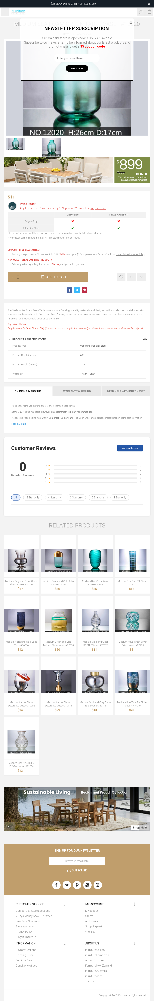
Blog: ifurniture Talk (27, 936)
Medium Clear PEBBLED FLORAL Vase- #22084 (21, 765)
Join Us (89, 981)
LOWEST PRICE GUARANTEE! (23, 250)
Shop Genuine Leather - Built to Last (73, 3)
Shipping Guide (24, 955)
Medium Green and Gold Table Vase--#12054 (58, 583)
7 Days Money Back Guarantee (34, 915)
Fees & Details (18, 424)
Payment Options (26, 949)
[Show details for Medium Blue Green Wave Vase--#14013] (95, 560)
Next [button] (144, 826)
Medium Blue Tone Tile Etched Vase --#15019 (132, 704)
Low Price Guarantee (28, 921)
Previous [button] (9, 826)
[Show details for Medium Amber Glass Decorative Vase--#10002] (21, 681)
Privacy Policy (24, 931)
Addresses (91, 921)
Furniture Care (24, 960)
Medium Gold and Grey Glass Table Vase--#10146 (95, 704)
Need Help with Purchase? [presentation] (126, 391)
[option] (23, 144)
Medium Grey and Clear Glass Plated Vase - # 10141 (21, 583)
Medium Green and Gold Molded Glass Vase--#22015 (58, 643)
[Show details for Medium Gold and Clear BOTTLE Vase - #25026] (95, 620)
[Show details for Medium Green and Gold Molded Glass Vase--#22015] (58, 620)
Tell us (63, 254)
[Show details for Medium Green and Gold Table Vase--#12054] (58, 560)
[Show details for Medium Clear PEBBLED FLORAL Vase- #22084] (21, 741)
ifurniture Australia (96, 970)
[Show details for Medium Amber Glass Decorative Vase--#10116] (58, 681)
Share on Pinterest (84, 290)
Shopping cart (93, 926)
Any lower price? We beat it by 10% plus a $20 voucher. (63, 208)
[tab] (28, 391)
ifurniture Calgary (95, 949)
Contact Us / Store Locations (33, 910)
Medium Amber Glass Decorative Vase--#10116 (58, 704)
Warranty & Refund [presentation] (77, 391)
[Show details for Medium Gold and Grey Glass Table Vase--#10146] (95, 681)
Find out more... (72, 237)
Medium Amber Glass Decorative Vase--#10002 (21, 704)
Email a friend (141, 277)
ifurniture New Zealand (98, 965)
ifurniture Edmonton (97, 955)
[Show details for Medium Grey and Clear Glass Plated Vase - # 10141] (21, 560)
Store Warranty (25, 926)
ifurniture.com (93, 976)
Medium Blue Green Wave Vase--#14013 (95, 583)
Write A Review (130, 448)
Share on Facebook (69, 290)
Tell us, (56, 264)
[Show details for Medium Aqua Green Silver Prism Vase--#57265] (132, 620)
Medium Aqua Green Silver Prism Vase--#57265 (133, 643)
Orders (89, 915)
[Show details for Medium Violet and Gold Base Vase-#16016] (21, 620)
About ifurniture (94, 960)
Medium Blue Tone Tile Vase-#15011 (133, 583)
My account (92, 910)
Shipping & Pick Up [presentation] (28, 391)
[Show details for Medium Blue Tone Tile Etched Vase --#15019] (132, 681)
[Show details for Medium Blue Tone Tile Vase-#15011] (132, 560)
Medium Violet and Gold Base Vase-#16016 (21, 643)
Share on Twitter (77, 290)
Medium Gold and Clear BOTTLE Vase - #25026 (95, 643)
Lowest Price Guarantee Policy (130, 254)
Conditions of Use (26, 965)
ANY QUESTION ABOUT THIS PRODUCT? (30, 260)
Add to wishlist (121, 277)
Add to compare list (131, 277)
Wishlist (90, 931)
